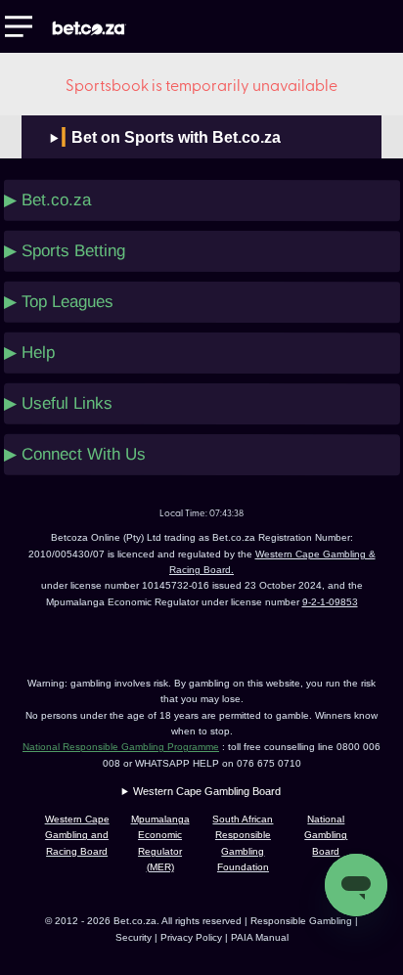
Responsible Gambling (301, 920)
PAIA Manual (260, 937)
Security (133, 937)
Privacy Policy (192, 937)
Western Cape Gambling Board (207, 791)
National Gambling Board (325, 835)
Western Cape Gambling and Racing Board (77, 835)
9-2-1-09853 (330, 602)
